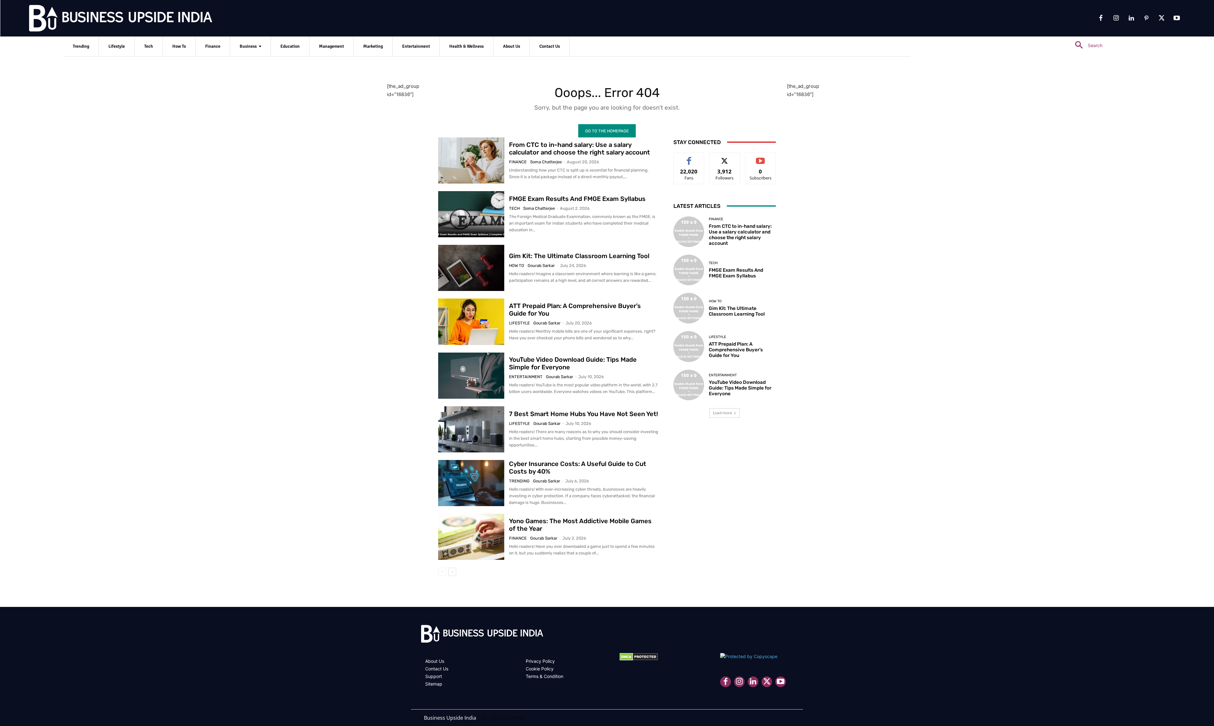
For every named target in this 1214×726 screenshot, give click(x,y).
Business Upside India (450, 717)
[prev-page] (442, 572)
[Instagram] (1116, 18)
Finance (518, 162)
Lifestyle (519, 323)
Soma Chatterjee (546, 162)
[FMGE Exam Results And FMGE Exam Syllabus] (471, 214)
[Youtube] (1177, 18)
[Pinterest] (1146, 18)
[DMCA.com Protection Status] (639, 659)
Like (689, 157)
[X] (1162, 18)
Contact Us (436, 668)
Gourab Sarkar (541, 265)
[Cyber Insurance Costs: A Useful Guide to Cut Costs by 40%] (471, 483)
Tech (514, 208)
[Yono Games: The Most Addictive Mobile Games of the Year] (471, 537)
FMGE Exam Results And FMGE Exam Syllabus (577, 199)
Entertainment (526, 377)
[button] (1086, 45)
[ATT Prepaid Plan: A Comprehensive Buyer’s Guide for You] (471, 322)
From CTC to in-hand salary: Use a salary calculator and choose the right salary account (579, 148)
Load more (722, 412)
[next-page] (452, 572)
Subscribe (760, 157)
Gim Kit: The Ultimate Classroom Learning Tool (579, 256)
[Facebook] (1101, 18)
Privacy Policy (540, 661)
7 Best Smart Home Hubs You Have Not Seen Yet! (583, 414)
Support (433, 676)
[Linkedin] (1131, 18)
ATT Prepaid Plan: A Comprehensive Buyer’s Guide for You (736, 349)
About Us (434, 661)
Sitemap (433, 684)
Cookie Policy (540, 668)
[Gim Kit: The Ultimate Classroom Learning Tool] (471, 268)
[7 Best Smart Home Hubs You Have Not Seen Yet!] (471, 429)
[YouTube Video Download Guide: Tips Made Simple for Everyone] (471, 376)
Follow (724, 157)
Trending (519, 481)
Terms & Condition (544, 676)
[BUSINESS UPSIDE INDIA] (104, 20)
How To (516, 265)
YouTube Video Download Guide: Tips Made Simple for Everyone (740, 387)
